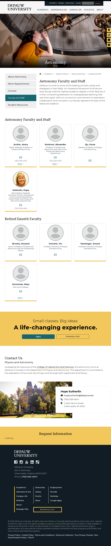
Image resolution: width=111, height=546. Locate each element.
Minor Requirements (18, 84)
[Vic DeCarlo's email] (55, 255)
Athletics (89, 10)
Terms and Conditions (44, 535)
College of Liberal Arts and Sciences (55, 367)
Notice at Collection (64, 535)
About (100, 10)
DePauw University (20, 7)
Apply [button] (38, 337)
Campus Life (75, 10)
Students (53, 3)
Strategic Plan (22, 509)
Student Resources (18, 105)
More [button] (20, 164)
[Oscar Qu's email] (90, 161)
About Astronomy (17, 77)
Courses (12, 91)
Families (61, 3)
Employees (70, 3)
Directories (40, 487)
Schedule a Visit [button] (73, 336)
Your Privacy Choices (84, 535)
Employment (56, 487)
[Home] (40, 74)
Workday (54, 496)
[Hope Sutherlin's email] (20, 205)
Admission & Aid (59, 10)
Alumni (78, 3)
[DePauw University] (26, 453)
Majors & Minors (62, 74)
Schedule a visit (48, 509)
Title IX (31, 538)
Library (38, 492)
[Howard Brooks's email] (20, 255)
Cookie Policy (27, 535)
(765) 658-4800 (29, 476)
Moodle (53, 492)
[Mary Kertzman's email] (20, 292)
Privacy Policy (14, 535)
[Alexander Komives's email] (55, 158)
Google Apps (56, 500)
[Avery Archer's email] (20, 158)
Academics (42, 10)
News (37, 500)
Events (38, 496)
